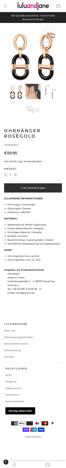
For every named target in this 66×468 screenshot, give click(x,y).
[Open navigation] (8, 6)
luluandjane (11, 144)
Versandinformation (16, 343)
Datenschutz (13, 388)
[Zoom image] (33, 54)
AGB (8, 375)
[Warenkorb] (58, 6)
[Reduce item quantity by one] (5, 175)
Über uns (9, 330)
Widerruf (10, 381)
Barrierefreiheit (14, 401)
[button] (11, 54)
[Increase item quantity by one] (15, 175)
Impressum (12, 394)
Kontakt (9, 356)
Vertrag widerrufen (20, 410)
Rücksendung (12, 350)
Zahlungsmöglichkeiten (19, 337)
